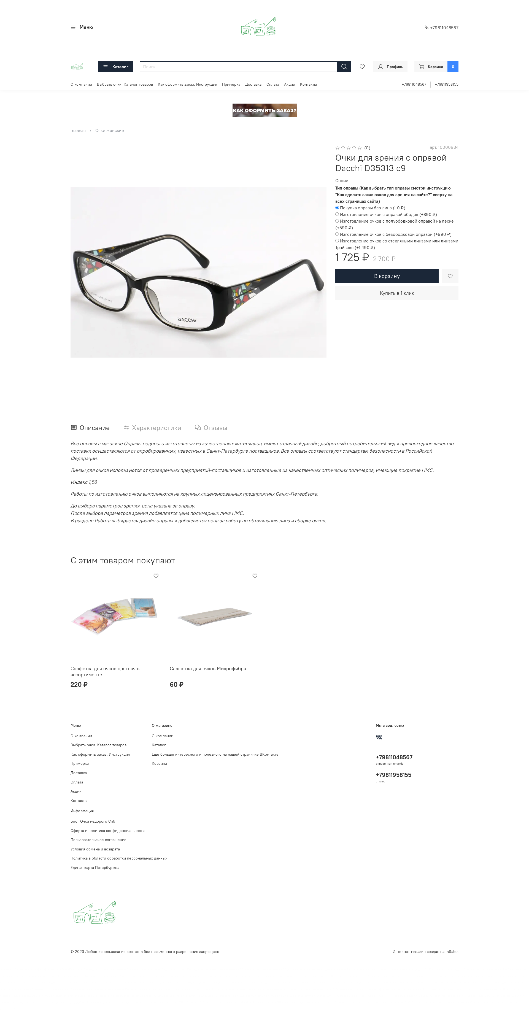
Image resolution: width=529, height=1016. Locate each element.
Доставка (253, 84)
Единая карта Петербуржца (95, 867)
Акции (289, 84)
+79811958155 (446, 84)
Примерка (231, 84)
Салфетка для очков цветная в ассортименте (105, 671)
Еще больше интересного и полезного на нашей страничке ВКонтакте (215, 754)
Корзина (159, 763)
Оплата (272, 84)
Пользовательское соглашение (98, 839)
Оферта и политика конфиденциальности (108, 830)
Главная (78, 130)
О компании (81, 84)
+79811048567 (443, 27)
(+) (372, 207)
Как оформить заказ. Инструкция (187, 84)
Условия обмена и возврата (95, 849)
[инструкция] (265, 110)
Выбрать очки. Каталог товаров (125, 84)
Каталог (120, 66)
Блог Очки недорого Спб (93, 821)
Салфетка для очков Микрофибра (208, 668)
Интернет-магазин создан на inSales (425, 951)
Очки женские (109, 130)
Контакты (308, 84)
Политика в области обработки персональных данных (119, 858)
